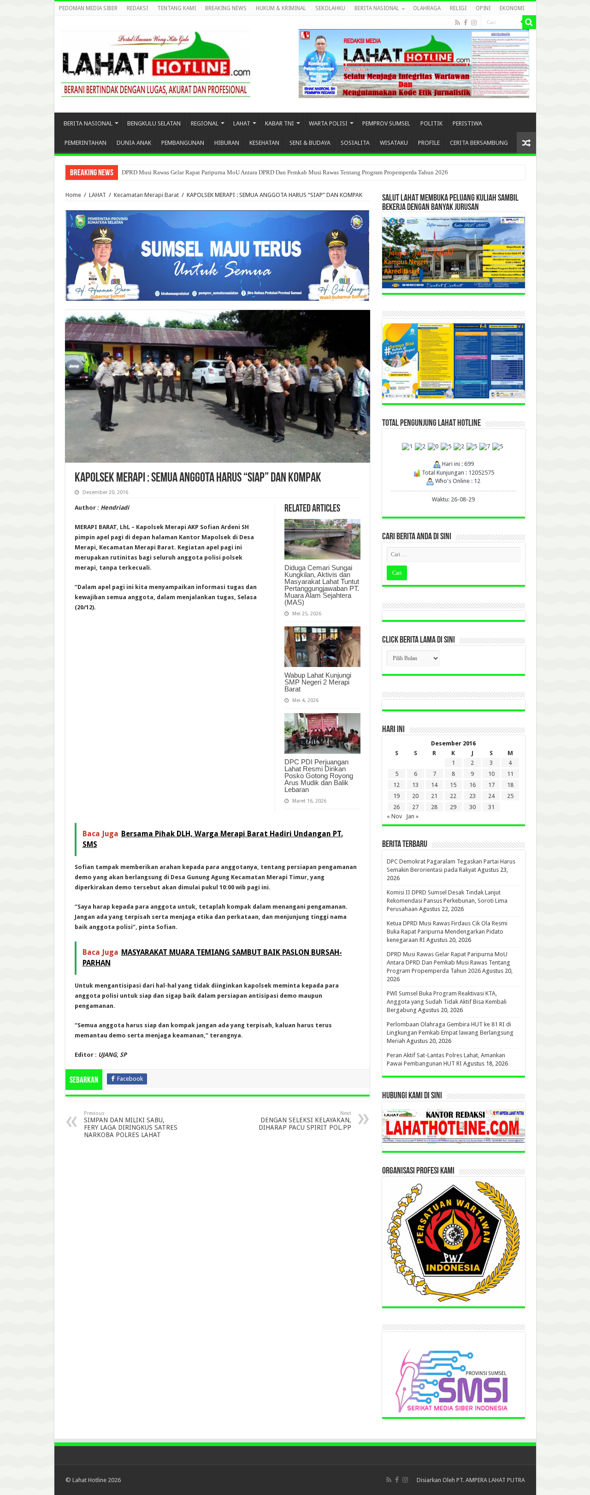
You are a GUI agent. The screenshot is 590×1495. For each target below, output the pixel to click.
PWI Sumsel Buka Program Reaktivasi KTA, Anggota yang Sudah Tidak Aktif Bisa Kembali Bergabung (447, 1001)
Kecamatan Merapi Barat (146, 194)
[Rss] (457, 22)
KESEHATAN (264, 142)
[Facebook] (465, 22)
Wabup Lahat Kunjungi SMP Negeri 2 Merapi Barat (317, 682)
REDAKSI (137, 8)
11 (510, 773)
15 (453, 784)
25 (510, 795)
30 (472, 807)
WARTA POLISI (328, 123)
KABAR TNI (279, 123)
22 (453, 795)
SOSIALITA (355, 142)
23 (472, 795)
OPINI (483, 8)
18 (510, 784)
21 (434, 795)
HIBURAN (226, 142)
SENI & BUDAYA (309, 142)
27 (415, 807)
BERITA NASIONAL (376, 8)
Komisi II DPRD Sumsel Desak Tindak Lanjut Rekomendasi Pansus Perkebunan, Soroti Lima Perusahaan (447, 900)
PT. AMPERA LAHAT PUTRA (490, 1480)
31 (491, 807)
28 (434, 807)
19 (396, 795)
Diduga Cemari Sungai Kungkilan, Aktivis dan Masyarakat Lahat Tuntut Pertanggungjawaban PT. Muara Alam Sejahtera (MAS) (321, 585)
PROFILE (429, 142)
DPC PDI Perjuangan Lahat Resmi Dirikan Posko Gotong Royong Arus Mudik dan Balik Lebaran (318, 775)
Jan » (412, 816)
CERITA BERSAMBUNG (479, 142)
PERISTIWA (467, 123)
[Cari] (529, 22)
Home (73, 194)
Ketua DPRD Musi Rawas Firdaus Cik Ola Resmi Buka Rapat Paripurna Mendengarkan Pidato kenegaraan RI (447, 931)
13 (415, 784)
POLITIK (431, 123)
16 (472, 784)
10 (491, 773)
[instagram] (474, 22)
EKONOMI (512, 8)
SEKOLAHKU (330, 8)
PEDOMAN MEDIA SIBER (88, 8)
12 (396, 784)
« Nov (394, 816)
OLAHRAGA (427, 8)
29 (453, 807)
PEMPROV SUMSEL (386, 123)
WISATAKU (394, 142)
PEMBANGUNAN (182, 142)
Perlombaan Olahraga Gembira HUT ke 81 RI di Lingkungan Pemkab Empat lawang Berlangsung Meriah (450, 1032)
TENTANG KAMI (176, 8)
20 (415, 795)
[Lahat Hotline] (155, 62)
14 (434, 784)
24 (491, 795)
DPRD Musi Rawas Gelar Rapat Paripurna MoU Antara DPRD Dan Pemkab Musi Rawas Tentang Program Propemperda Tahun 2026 (285, 172)
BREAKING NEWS (226, 8)
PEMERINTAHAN (85, 142)
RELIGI (458, 8)
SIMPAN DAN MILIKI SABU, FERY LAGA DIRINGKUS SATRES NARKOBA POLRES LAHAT (130, 1124)
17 (491, 784)
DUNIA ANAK (134, 142)
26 (396, 807)
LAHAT (241, 123)
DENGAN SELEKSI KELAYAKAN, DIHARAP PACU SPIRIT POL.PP (305, 1120)
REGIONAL (204, 123)
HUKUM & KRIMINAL (281, 8)
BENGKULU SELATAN (154, 123)
